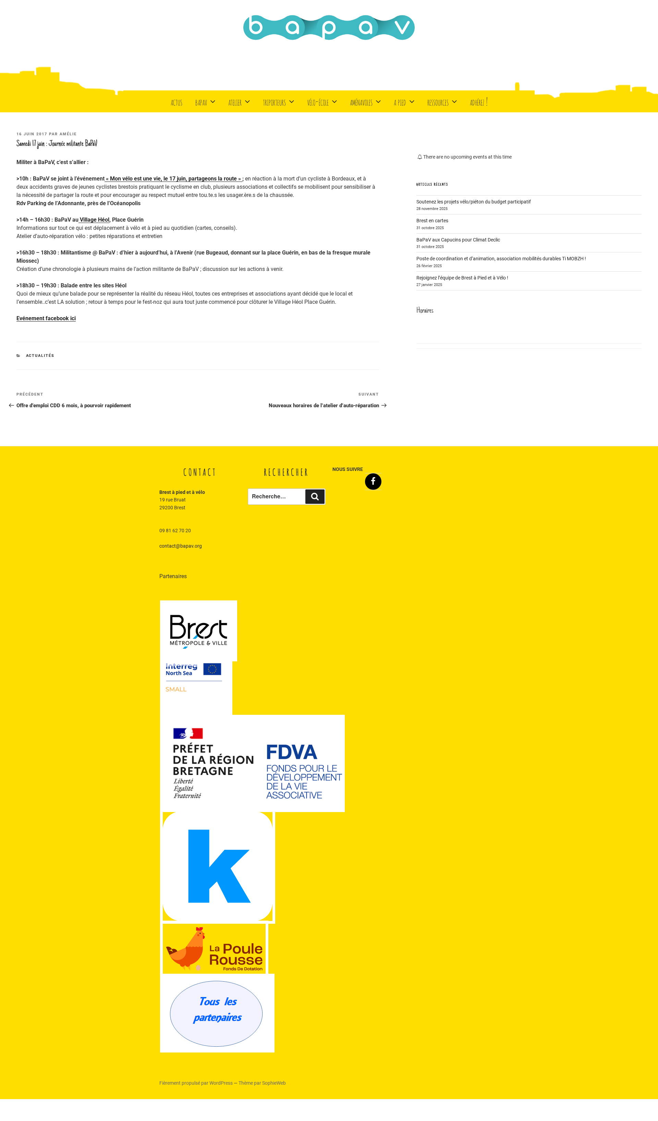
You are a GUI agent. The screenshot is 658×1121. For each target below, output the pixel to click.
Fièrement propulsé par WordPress (196, 1083)
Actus (176, 101)
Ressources (438, 101)
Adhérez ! (479, 101)
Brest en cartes (432, 220)
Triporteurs (274, 101)
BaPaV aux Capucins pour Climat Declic (458, 239)
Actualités (40, 355)
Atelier (235, 101)
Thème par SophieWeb (262, 1083)
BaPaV (201, 101)
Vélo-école (318, 101)
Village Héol (93, 219)
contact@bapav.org (180, 546)
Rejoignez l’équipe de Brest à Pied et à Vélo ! (462, 278)
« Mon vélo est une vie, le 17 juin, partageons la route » (173, 178)
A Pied (400, 101)
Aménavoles (361, 101)
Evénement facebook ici (46, 318)
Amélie (68, 134)
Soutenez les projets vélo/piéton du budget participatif (473, 201)
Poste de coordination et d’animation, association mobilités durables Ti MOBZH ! (501, 258)
